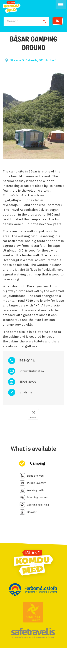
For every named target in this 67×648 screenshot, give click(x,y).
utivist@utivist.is (31, 371)
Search (12, 21)
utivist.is (25, 392)
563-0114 (27, 361)
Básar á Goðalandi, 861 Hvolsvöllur (36, 60)
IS (57, 21)
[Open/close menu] (61, 4)
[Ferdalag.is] (11, 6)
